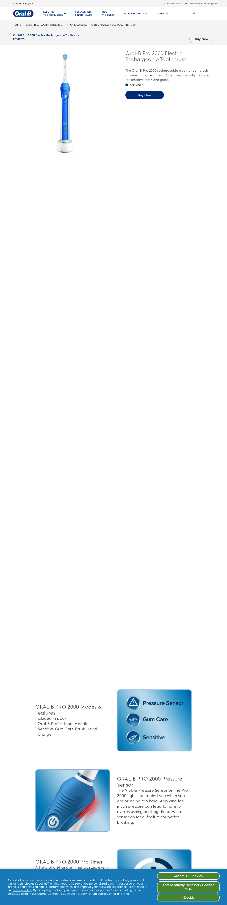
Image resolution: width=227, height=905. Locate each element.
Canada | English (23, 3)
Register (213, 3)
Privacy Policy (22, 890)
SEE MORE (136, 85)
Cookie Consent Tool (51, 893)
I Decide (188, 897)
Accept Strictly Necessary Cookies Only (188, 887)
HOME (16, 24)
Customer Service (173, 3)
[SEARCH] (193, 13)
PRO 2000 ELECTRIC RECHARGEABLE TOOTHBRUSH (101, 24)
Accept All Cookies (188, 876)
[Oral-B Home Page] (23, 13)
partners (65, 880)
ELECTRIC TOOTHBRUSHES (44, 24)
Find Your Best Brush (195, 3)
